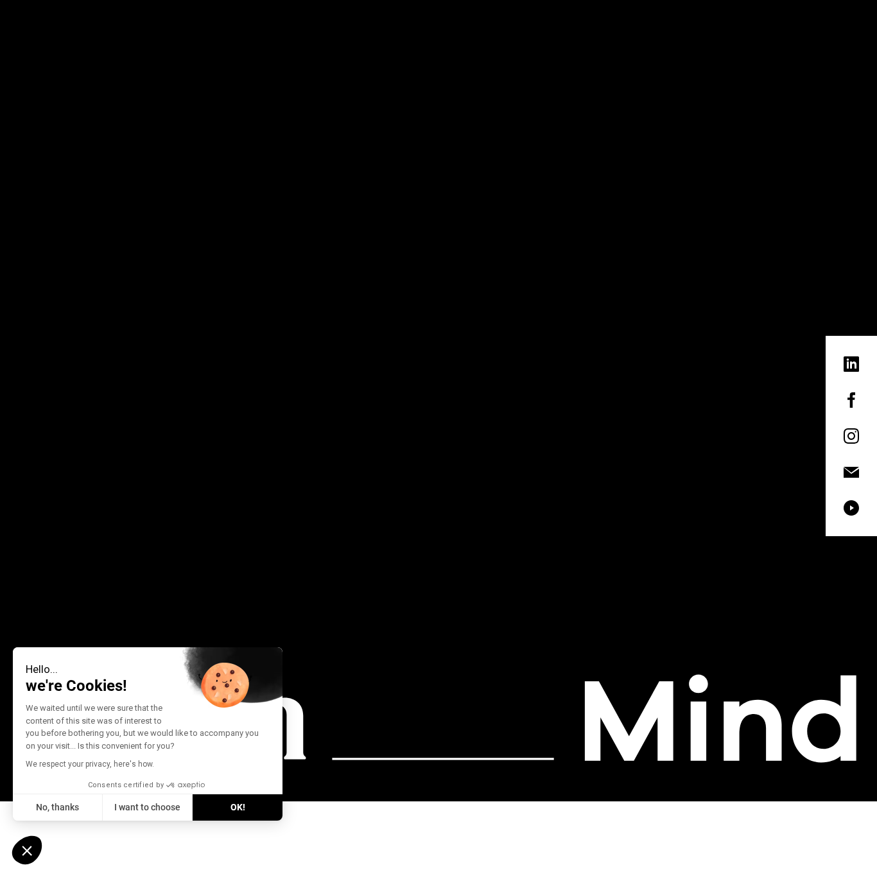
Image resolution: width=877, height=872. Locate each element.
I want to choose (147, 807)
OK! (237, 807)
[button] (27, 850)
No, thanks (57, 807)
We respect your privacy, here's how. (90, 764)
